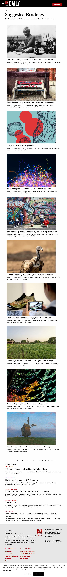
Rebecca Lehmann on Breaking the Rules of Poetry (27, 469)
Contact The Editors (26, 549)
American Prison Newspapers (25, 557)
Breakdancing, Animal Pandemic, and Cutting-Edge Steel (32, 232)
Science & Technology (11, 489)
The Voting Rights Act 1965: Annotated (22, 480)
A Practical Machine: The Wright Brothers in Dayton (28, 491)
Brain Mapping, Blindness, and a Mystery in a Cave (29, 189)
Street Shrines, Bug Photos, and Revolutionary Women (30, 103)
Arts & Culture (9, 467)
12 (45, 460)
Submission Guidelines (27, 551)
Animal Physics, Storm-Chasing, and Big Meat (27, 404)
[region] (33, 570)
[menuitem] (57, 4)
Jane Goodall (10, 503)
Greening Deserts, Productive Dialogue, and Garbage (30, 361)
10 (39, 460)
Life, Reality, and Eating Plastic (20, 146)
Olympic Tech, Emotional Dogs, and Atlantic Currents (30, 318)
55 (51, 460)
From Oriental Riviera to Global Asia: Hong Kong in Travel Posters (30, 515)
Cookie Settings (28, 574)
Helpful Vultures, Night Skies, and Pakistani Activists (30, 275)
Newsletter (57, 4)
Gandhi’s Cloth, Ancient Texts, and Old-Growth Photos (31, 60)
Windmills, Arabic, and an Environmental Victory (28, 447)
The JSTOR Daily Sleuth (27, 554)
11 (42, 460)
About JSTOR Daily (11, 549)
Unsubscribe (9, 554)
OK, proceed (38, 574)
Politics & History (10, 478)
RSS (6, 561)
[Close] (64, 565)
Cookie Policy (8, 570)
